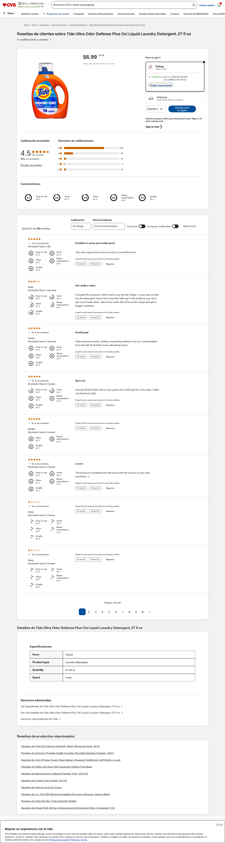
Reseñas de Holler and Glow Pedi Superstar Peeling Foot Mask (56, 766)
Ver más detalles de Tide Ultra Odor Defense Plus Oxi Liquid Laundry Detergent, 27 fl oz (70, 712)
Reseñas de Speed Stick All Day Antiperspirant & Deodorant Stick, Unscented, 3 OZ (68, 807)
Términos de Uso (79, 840)
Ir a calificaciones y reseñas (32, 39)
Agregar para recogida (182, 109)
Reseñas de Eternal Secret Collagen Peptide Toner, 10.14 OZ (54, 773)
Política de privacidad (59, 840)
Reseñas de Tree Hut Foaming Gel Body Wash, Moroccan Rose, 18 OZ (60, 746)
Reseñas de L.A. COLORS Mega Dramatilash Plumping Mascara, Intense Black (65, 794)
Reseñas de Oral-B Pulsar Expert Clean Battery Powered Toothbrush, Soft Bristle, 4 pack (70, 759)
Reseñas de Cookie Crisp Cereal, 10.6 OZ (44, 780)
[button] (142, 226)
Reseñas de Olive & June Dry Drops (41, 787)
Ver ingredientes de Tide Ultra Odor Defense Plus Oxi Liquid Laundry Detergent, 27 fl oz (70, 706)
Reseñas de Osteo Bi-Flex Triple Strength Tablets (48, 801)
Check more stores (161, 85)
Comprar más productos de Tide (39, 718)
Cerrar (219, 824)
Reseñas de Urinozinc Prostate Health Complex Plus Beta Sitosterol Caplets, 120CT (67, 753)
